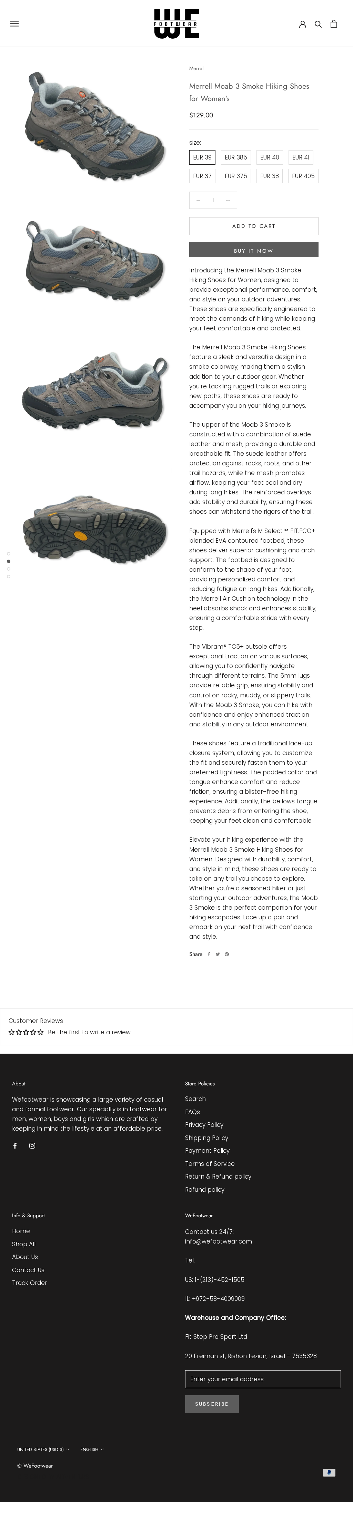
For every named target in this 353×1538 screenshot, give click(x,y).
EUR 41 (301, 157)
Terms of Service (210, 1164)
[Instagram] (32, 1145)
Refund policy (204, 1190)
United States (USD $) (40, 1449)
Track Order (29, 1283)
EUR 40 (269, 157)
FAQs (192, 1112)
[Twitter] (218, 954)
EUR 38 (269, 176)
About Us (25, 1257)
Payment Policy (207, 1151)
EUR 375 (236, 176)
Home (21, 1231)
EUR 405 (303, 176)
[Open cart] (334, 24)
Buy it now (254, 251)
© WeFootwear (35, 1466)
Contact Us (28, 1270)
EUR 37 (202, 176)
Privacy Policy (204, 1125)
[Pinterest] (227, 954)
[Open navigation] (14, 23)
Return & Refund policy (218, 1176)
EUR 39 (202, 157)
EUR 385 (236, 157)
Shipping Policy (206, 1138)
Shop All (24, 1244)
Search (195, 1099)
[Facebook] (209, 954)
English (89, 1449)
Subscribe (212, 1404)
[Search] (318, 23)
